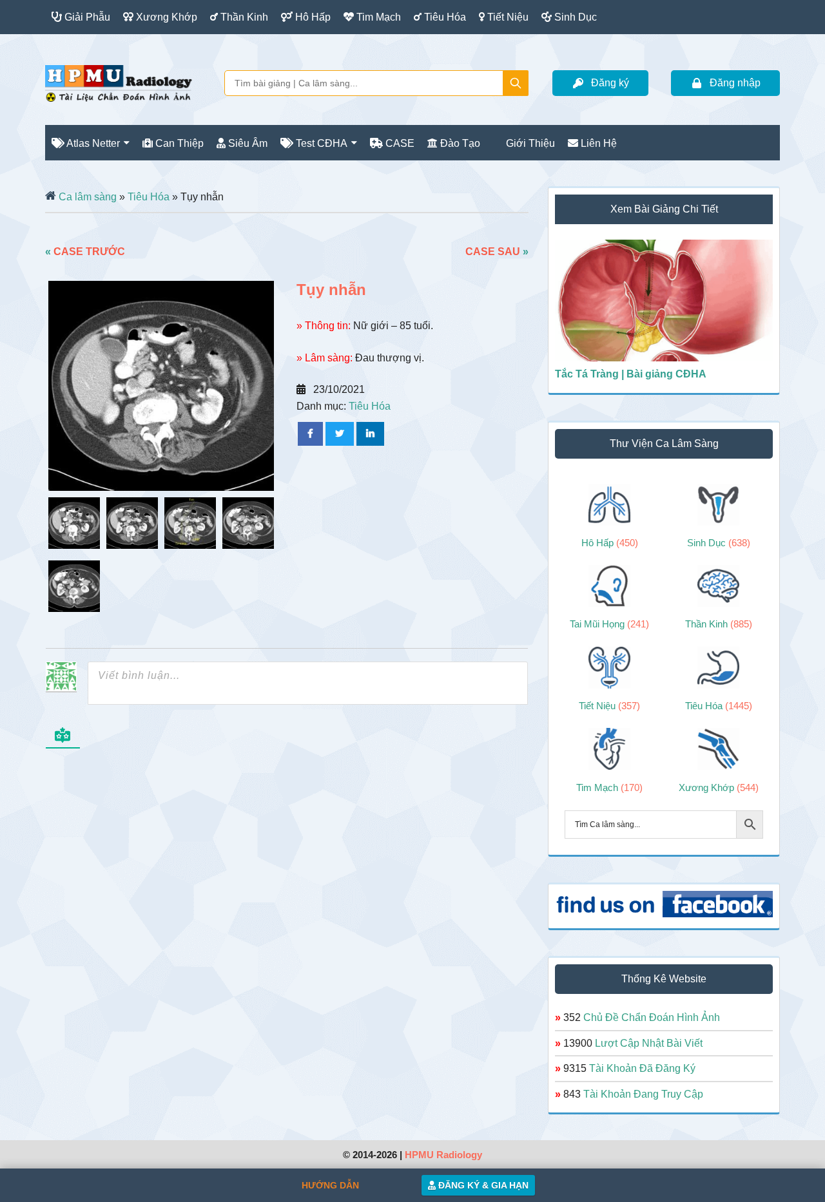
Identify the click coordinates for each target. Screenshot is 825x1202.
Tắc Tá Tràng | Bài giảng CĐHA (630, 373)
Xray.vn (118, 83)
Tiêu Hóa (149, 196)
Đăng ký (610, 82)
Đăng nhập (735, 82)
